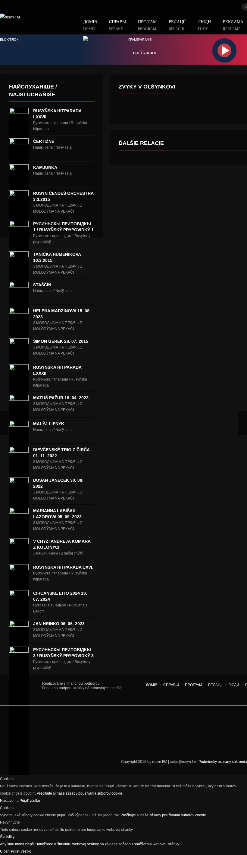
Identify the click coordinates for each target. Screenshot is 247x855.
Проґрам (147, 25)
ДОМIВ (90, 25)
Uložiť (5, 851)
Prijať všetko (30, 801)
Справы (117, 25)
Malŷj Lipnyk (48, 423)
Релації (177, 25)
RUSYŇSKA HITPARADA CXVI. (63, 567)
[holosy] (169, 722)
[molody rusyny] (9, 722)
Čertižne (43, 141)
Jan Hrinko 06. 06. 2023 (59, 623)
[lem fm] (75, 722)
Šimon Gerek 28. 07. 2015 (60, 341)
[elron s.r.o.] (200, 722)
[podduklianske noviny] (147, 743)
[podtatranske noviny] (82, 743)
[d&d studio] (22, 743)
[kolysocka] (151, 722)
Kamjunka (45, 167)
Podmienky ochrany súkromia (223, 762)
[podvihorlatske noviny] (191, 743)
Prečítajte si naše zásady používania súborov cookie (79, 793)
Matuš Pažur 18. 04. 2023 (61, 397)
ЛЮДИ (204, 25)
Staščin (42, 284)
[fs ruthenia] (128, 722)
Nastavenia (10, 801)
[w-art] (232, 722)
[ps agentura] (27, 722)
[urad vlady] (21, 690)
